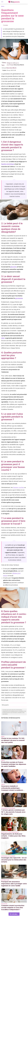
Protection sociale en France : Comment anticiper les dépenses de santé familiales (13, 764)
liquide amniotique (7, 164)
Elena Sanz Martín (19, 64)
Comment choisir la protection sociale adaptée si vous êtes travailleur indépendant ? (12, 907)
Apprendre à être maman (8, 808)
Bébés (2, 6)
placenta (13, 267)
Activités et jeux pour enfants (10, 832)
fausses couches (18, 487)
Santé (3, 760)
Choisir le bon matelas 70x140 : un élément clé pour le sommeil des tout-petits (13, 740)
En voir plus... (14, 914)
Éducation (4, 903)
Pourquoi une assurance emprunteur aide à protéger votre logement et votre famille (14, 884)
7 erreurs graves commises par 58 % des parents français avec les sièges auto (13, 812)
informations (5, 880)
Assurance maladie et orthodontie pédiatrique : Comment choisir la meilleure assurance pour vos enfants (12, 788)
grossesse (19, 298)
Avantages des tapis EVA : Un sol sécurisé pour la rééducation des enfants (14, 860)
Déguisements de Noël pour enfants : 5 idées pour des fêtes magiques (13, 836)
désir (3, 338)
